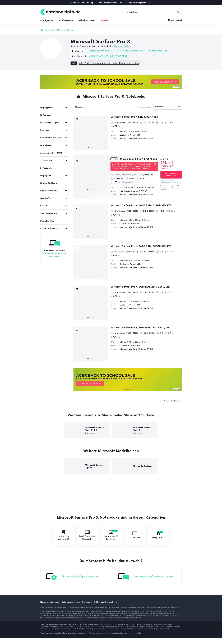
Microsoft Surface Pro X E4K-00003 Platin (109, 56)
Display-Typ (45, 175)
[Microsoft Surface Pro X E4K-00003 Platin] (90, 133)
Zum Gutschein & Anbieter (171, 174)
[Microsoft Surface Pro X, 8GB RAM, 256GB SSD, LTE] (90, 303)
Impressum (87, 602)
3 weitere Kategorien (157, 50)
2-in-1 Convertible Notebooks (128, 50)
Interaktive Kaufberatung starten (153, 576)
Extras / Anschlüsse (49, 228)
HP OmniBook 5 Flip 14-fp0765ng (137, 158)
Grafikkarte (45, 145)
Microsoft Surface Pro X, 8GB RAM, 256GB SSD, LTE (140, 286)
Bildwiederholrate (48, 190)
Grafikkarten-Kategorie (51, 137)
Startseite (41, 29)
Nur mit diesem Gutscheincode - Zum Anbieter (132, 168)
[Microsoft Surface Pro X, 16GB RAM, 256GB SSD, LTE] (90, 262)
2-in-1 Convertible (48, 213)
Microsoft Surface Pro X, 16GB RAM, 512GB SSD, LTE (140, 205)
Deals (105, 20)
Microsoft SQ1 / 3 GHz (129, 131)
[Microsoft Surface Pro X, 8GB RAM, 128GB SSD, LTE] (90, 344)
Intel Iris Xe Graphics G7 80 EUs (134, 191)
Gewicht (44, 206)
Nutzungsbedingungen (50, 602)
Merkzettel (176, 20)
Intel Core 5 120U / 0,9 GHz (132, 187)
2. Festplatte (46, 168)
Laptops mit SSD (158, 537)
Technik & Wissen (86, 20)
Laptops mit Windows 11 (101, 50)
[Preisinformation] (174, 162)
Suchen (179, 12)
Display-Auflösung (48, 183)
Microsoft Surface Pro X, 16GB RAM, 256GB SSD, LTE (140, 246)
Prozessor (45, 130)
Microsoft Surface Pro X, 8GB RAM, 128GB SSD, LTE (140, 327)
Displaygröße (46, 107)
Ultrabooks (135, 537)
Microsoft (50, 30)
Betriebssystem (47, 221)
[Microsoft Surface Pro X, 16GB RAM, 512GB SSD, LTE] (90, 222)
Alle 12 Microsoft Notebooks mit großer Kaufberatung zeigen (109, 63)
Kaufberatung (66, 20)
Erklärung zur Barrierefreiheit (106, 602)
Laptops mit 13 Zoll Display (111, 537)
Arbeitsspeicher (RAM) (51, 153)
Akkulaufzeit (46, 198)
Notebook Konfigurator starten (80, 576)
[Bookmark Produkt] (77, 119)
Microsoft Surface (65, 30)
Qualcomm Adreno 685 (129, 135)
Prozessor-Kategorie (50, 122)
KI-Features (45, 115)
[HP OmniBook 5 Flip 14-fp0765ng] (90, 175)
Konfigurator (47, 20)
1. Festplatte (46, 160)
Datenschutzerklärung (71, 602)
